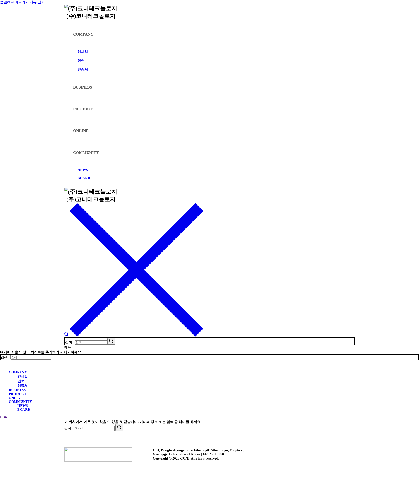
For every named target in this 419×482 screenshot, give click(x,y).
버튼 (3, 417)
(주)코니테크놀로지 (91, 16)
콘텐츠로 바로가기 (14, 2)
